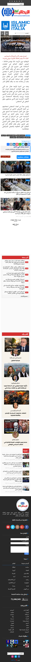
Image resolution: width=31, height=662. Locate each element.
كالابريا (27, 616)
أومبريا (27, 612)
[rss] (12, 1)
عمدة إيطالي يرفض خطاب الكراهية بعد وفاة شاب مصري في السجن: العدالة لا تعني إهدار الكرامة (13, 268)
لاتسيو (27, 623)
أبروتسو (12, 610)
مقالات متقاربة (23, 157)
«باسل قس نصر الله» (15, 358)
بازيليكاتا (27, 614)
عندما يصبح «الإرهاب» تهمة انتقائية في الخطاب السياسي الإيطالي (15, 443)
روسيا (13, 586)
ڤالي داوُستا (11, 629)
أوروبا (13, 570)
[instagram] (10, 1)
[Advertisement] (15, 315)
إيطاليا (13, 567)
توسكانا (12, 625)
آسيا (14, 576)
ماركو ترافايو (15, 439)
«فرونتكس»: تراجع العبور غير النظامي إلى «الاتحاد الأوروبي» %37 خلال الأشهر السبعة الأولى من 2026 (12, 479)
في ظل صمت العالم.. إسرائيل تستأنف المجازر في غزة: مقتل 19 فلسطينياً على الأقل (17, 193)
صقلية (27, 625)
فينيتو (27, 627)
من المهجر (26, 589)
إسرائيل (27, 180)
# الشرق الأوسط (20, 135)
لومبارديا (12, 621)
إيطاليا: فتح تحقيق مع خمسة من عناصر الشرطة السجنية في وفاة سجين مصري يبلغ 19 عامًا (13, 274)
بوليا (13, 616)
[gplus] (17, 1)
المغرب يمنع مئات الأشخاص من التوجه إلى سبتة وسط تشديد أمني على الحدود (12, 472)
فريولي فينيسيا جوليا (24, 629)
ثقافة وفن (26, 573)
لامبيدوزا (27, 632)
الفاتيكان (12, 632)
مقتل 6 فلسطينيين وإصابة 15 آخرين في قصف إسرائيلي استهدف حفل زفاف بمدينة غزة (16, 213)
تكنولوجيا (27, 582)
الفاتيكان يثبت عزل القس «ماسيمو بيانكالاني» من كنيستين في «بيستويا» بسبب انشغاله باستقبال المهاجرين (12, 464)
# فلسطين (27, 137)
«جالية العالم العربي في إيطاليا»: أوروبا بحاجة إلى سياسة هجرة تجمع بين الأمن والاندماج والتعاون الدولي (12, 488)
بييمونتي (12, 614)
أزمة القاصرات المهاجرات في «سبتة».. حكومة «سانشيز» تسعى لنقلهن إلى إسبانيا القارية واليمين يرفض (12, 456)
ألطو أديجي (26, 610)
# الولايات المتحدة (11, 135)
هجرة (27, 586)
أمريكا (28, 162)
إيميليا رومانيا (26, 621)
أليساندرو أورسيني (15, 410)
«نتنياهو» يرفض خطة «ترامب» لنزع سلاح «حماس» (17, 175)
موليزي (12, 612)
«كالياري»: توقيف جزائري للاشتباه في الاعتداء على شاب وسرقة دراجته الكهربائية (13, 287)
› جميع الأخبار (24, 296)
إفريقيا (13, 573)
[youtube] (14, 1)
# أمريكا (3, 135)
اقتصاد (27, 570)
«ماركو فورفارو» (15, 383)
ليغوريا (12, 623)
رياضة (27, 579)
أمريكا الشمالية (11, 579)
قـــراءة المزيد (4, 156)
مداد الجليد (13, 660)
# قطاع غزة (13, 137)
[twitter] (19, 1)
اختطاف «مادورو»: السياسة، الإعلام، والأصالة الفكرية (15, 414)
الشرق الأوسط (11, 589)
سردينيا (12, 618)
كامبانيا (27, 618)
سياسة (27, 567)
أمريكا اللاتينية (12, 582)
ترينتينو (12, 627)
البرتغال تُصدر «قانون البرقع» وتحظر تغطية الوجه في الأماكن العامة (14, 292)
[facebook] (22, 1)
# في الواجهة (20, 137)
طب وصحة (26, 576)
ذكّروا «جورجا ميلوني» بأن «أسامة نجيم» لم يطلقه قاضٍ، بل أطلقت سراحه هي (15, 387)
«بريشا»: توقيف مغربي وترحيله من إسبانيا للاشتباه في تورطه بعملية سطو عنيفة (14, 280)
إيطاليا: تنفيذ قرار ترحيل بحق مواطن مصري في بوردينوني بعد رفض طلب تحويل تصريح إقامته (14, 262)
